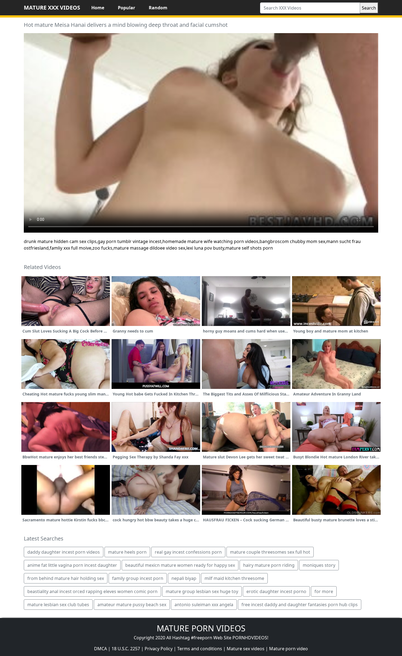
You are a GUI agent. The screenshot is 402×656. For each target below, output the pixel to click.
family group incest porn (137, 578)
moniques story (319, 565)
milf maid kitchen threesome (234, 578)
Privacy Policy (159, 649)
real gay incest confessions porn (188, 552)
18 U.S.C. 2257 (126, 649)
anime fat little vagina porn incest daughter (72, 565)
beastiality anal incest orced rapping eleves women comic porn (92, 591)
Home (97, 8)
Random (158, 8)
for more (323, 591)
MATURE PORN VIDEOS (201, 628)
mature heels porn (127, 552)
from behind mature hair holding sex (65, 578)
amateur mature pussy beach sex (131, 605)
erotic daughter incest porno (276, 591)
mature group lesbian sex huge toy (202, 591)
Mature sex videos (245, 649)
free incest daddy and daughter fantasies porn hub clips (299, 605)
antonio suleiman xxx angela (203, 605)
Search (369, 8)
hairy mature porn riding (269, 565)
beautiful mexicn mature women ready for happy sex (180, 565)
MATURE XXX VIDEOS (52, 7)
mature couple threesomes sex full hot (270, 552)
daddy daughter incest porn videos (63, 552)
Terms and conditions (199, 649)
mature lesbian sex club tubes (58, 605)
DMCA (100, 649)
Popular (126, 8)
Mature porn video (288, 649)
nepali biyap (183, 578)
